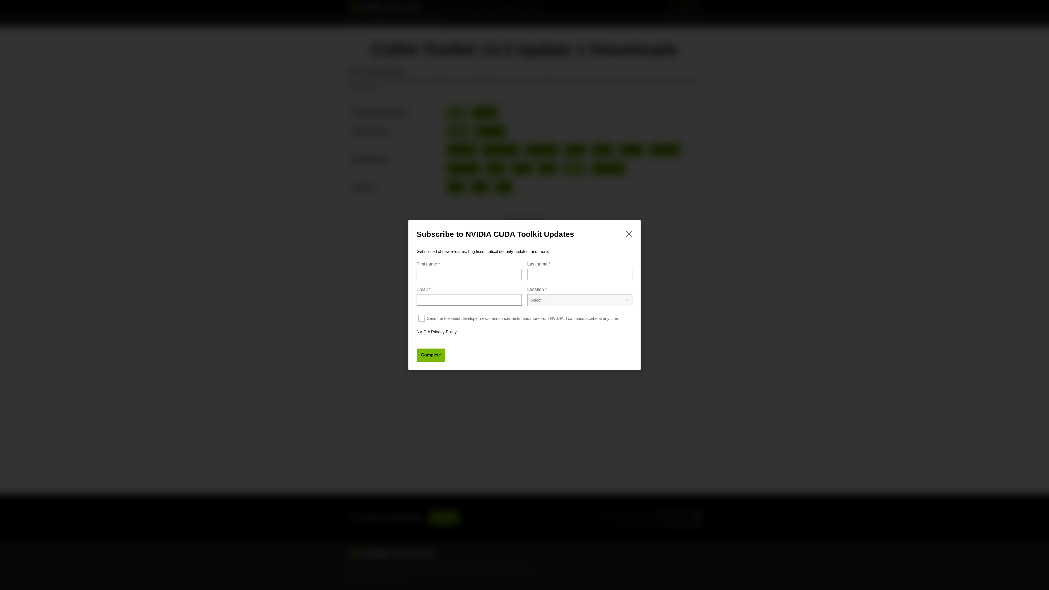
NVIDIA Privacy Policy (437, 331)
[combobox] (579, 296)
